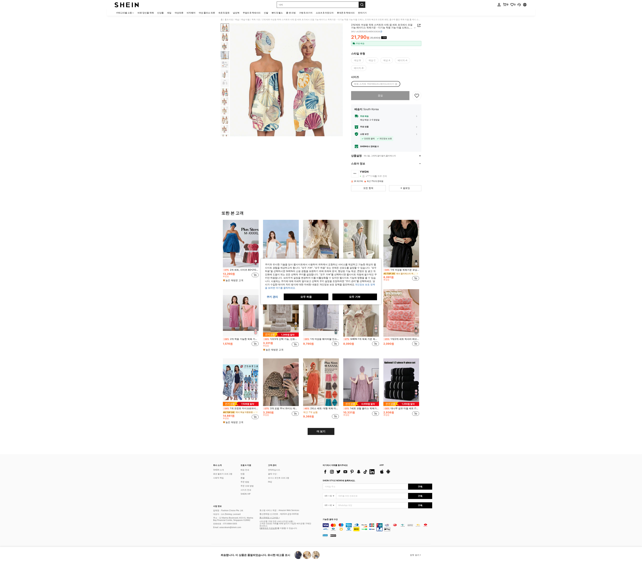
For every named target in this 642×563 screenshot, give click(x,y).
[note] (233, 280)
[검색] (362, 5)
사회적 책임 (218, 478)
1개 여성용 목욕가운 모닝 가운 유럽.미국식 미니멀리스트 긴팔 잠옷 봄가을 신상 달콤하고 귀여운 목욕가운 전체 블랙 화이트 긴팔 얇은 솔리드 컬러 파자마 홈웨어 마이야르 (401, 269)
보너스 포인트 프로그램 (278, 478)
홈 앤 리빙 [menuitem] (291, 12)
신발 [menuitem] (266, 12)
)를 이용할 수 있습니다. (287, 528)
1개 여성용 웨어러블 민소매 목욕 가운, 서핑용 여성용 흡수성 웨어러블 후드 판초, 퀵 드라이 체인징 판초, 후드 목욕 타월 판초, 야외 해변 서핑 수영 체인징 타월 (321, 339)
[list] (349, 471)
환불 (243, 478)
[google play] (388, 473)
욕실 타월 (245, 19)
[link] (505, 5)
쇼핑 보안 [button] (364, 134)
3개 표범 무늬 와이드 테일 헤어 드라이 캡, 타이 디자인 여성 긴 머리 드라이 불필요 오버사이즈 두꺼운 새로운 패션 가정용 (281, 408)
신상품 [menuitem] (160, 12)
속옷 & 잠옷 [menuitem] (224, 12)
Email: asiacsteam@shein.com (227, 527)
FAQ (270, 482)
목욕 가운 (256, 19)
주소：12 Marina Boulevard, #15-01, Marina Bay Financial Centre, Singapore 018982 (233, 519)
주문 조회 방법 (247, 486)
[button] (519, 5)
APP (382, 465)
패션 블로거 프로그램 (222, 474)
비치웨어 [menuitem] (191, 12)
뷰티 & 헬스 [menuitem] (277, 12)
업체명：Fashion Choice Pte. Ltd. (228, 510)
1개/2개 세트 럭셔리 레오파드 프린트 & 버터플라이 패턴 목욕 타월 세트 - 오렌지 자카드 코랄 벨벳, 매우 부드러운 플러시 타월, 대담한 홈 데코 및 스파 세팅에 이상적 (401, 339)
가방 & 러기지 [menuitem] (305, 12)
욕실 (237, 19)
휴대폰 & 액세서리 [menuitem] (346, 12)
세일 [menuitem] (169, 12)
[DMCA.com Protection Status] (333, 535)
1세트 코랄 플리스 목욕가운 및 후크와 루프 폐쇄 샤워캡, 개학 (361, 408)
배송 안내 (245, 470)
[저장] (416, 95)
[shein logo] (127, 4)
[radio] (357, 60)
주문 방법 (245, 482)
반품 (243, 474)
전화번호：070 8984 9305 (225, 524)
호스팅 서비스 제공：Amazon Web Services (279, 510)
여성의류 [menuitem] (179, 12)
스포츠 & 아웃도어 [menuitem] (325, 12)
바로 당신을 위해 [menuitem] (146, 12)
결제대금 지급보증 (268, 528)
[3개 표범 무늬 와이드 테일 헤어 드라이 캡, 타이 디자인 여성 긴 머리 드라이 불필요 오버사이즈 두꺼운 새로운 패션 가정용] (281, 382)
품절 (380, 95)
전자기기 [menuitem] (362, 12)
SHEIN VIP (245, 494)
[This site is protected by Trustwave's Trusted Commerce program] (325, 535)
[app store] (382, 473)
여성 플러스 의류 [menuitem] (207, 12)
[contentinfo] (377, 527)
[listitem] (241, 251)
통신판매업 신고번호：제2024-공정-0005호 (279, 514)
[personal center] (499, 5)
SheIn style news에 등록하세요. (339, 480)
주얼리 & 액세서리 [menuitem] (251, 12)
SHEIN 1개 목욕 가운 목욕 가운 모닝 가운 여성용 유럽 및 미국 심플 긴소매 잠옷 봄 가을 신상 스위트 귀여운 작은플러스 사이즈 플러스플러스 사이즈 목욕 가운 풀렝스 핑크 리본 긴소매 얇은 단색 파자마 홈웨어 (361, 339)
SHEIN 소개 (218, 470)
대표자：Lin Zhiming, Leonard (227, 514)
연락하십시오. (274, 470)
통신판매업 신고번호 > (269, 518)
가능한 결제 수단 (330, 519)
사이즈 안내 (246, 490)
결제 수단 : (273, 474)
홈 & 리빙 (229, 19)
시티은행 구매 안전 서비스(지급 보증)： (277, 521)
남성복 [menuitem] (236, 12)
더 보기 (321, 431)
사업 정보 (217, 506)
